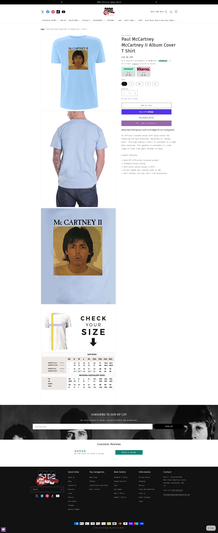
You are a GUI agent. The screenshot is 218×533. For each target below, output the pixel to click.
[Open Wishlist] (3, 529)
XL (155, 84)
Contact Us (72, 485)
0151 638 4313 (157, 12)
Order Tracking (144, 497)
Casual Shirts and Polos (98, 485)
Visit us (142, 493)
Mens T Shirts (94, 489)
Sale (115, 485)
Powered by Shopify (118, 527)
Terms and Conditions (147, 489)
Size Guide (72, 501)
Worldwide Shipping (109, 2)
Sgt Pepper (118, 489)
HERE (154, 130)
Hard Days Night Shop (105, 527)
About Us (71, 477)
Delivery (71, 489)
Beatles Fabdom (73, 509)
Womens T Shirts (120, 497)
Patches (92, 481)
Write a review (129, 452)
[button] (50, 20)
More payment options (146, 117)
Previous (62, 2)
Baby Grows (93, 477)
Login (141, 501)
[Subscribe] (61, 489)
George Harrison (120, 481)
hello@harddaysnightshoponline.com (177, 494)
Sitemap (71, 505)
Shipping (135, 63)
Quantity (124, 89)
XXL (139, 84)
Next (156, 2)
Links (70, 493)
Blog (69, 481)
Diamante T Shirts (121, 477)
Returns (71, 497)
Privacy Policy (144, 477)
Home (42, 29)
